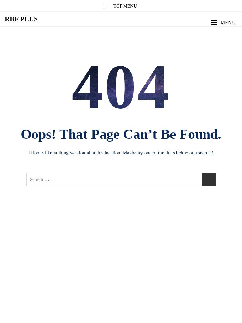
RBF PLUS (21, 19)
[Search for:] (121, 179)
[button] (223, 23)
